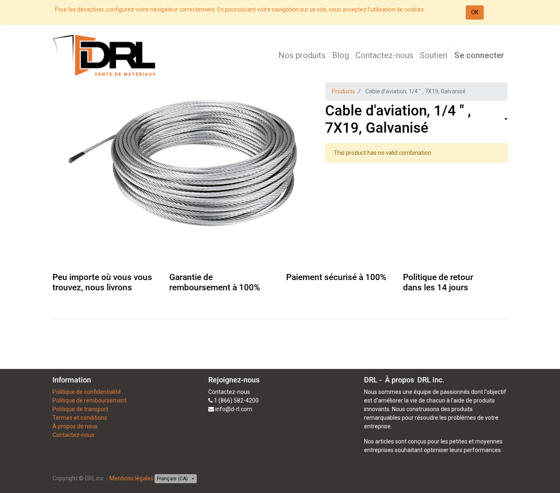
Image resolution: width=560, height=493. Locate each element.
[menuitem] (302, 55)
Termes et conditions (79, 417)
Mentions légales (131, 478)
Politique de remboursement (89, 400)
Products (343, 91)
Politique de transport (80, 409)
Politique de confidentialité (86, 392)
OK (474, 12)
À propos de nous (75, 426)
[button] (505, 119)
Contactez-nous (73, 435)
